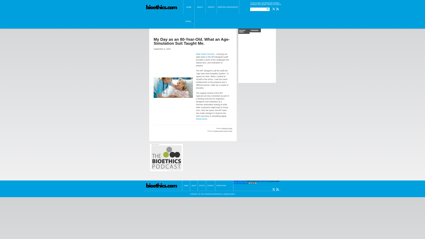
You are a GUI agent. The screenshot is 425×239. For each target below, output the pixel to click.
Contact (210, 185)
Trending (254, 30)
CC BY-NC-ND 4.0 (240, 183)
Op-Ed (230, 131)
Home (188, 7)
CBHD (263, 181)
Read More (202, 119)
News (226, 131)
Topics (188, 21)
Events (211, 7)
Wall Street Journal (205, 54)
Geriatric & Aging (218, 131)
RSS (277, 9)
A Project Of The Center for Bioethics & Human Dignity (212, 194)
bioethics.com (238, 181)
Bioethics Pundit (227, 128)
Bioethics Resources (228, 7)
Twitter (273, 9)
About (200, 7)
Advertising (221, 185)
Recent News (242, 31)
